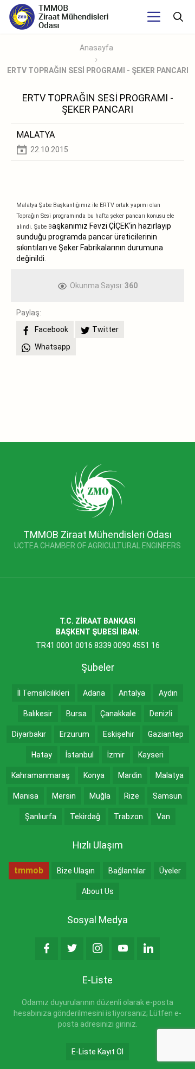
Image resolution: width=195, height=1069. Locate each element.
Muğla (99, 796)
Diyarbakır (29, 734)
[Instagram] (97, 948)
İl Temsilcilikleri (43, 693)
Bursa (76, 713)
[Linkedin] (148, 948)
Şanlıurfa (40, 816)
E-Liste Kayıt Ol (97, 1051)
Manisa (25, 796)
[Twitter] (72, 948)
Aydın (168, 693)
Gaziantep (166, 734)
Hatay (41, 754)
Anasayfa (96, 47)
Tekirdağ (85, 816)
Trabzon (128, 816)
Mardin (130, 775)
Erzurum (74, 734)
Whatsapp (51, 346)
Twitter (105, 329)
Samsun (167, 796)
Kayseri (151, 754)
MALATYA (35, 134)
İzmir (116, 754)
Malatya (169, 775)
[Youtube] (123, 948)
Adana (94, 693)
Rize (131, 796)
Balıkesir (38, 713)
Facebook (50, 329)
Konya (94, 775)
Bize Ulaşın (76, 870)
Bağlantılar (127, 870)
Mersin (64, 796)
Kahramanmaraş (40, 775)
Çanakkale (118, 713)
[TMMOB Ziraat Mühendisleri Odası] (98, 490)
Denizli (161, 713)
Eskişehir (118, 734)
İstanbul (80, 754)
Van (163, 816)
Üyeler (170, 870)
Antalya (132, 693)
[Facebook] (46, 948)
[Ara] (178, 16)
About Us (98, 891)
